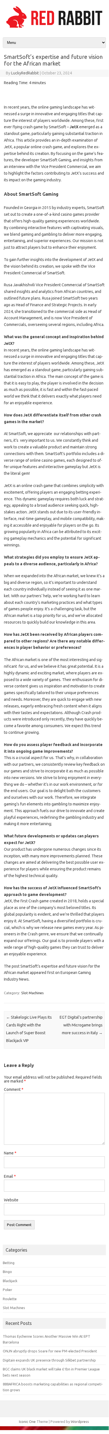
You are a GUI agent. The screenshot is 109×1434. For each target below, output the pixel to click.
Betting (8, 1263)
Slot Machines (32, 993)
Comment (13, 1089)
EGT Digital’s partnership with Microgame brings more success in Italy (81, 1025)
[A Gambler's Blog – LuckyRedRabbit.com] (54, 28)
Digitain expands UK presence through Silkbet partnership (49, 1360)
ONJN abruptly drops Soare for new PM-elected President (50, 1351)
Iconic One (27, 1421)
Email (10, 1176)
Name (10, 1153)
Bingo (7, 1272)
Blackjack (10, 1281)
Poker (7, 1290)
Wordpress (80, 1421)
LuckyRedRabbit (25, 73)
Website (11, 1200)
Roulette (10, 1299)
